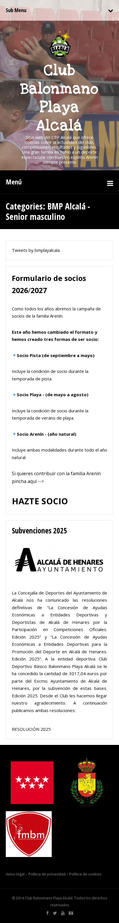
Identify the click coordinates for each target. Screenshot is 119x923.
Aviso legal (15, 874)
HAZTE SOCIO (40, 501)
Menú (14, 181)
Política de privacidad (47, 874)
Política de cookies (85, 874)
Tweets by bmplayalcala (36, 250)
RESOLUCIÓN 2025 (31, 729)
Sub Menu (16, 10)
